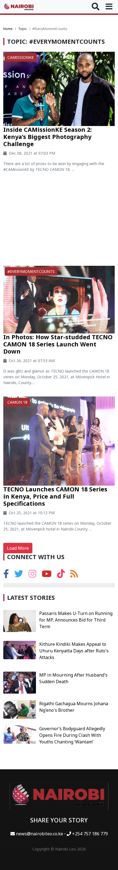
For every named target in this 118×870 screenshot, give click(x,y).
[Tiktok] (61, 575)
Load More (18, 548)
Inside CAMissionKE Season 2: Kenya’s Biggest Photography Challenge (47, 136)
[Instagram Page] (32, 575)
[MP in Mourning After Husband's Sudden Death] (19, 682)
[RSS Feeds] (74, 575)
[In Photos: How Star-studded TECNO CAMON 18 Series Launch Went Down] (59, 299)
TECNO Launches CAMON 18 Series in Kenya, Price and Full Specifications (55, 496)
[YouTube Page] (47, 575)
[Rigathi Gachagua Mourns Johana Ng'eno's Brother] (19, 709)
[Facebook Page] (6, 575)
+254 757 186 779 (89, 834)
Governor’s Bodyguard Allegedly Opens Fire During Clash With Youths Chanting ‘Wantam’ (72, 735)
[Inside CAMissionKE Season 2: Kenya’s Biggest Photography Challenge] (59, 88)
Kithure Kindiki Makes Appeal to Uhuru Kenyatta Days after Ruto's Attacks (74, 650)
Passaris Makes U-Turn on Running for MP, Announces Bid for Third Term (76, 620)
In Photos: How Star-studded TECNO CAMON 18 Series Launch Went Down (58, 344)
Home (8, 28)
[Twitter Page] (18, 575)
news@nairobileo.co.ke (39, 834)
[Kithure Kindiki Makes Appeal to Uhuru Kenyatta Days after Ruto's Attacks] (19, 650)
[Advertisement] (59, 221)
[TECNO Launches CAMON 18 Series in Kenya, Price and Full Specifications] (59, 440)
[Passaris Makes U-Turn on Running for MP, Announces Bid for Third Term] (19, 620)
